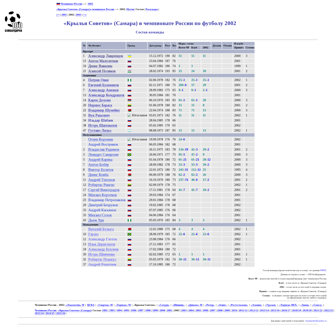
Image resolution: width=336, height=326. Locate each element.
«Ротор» (210, 305)
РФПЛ (323, 270)
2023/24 (39, 313)
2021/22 (317, 310)
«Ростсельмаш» (239, 305)
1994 (119, 310)
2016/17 (285, 310)
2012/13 (253, 310)
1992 (105, 310)
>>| (84, 14)
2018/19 (296, 310)
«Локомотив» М (75, 305)
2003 (78, 14)
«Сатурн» (164, 305)
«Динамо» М (195, 305)
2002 (90, 4)
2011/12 (243, 310)
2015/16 (275, 310)
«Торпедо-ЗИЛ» (288, 305)
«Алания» (256, 305)
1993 (112, 310)
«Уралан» (270, 305)
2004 (191, 310)
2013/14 (264, 310)
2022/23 (328, 310)
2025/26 (60, 313)
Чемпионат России (71, 4)
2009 (227, 310)
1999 (155, 310)
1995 (126, 310)
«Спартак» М (105, 305)
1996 (133, 310)
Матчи (130, 9)
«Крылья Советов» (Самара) (74, 310)
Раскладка (152, 9)
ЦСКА (90, 305)
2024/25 (50, 313)
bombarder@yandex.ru (316, 321)
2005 (198, 310)
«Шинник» (178, 305)
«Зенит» (222, 305)
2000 (162, 310)
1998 (148, 310)
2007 (212, 310)
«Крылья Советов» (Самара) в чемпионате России (85, 9)
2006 (205, 310)
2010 (234, 310)
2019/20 (307, 310)
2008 (220, 310)
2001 (64, 14)
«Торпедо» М (123, 305)
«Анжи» (304, 305)
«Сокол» (317, 305)
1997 (141, 310)
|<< (58, 14)
